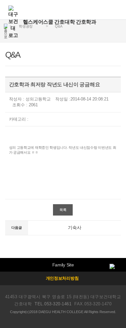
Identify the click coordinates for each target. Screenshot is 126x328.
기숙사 (74, 227)
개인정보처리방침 (62, 278)
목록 (62, 210)
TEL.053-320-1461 (53, 303)
